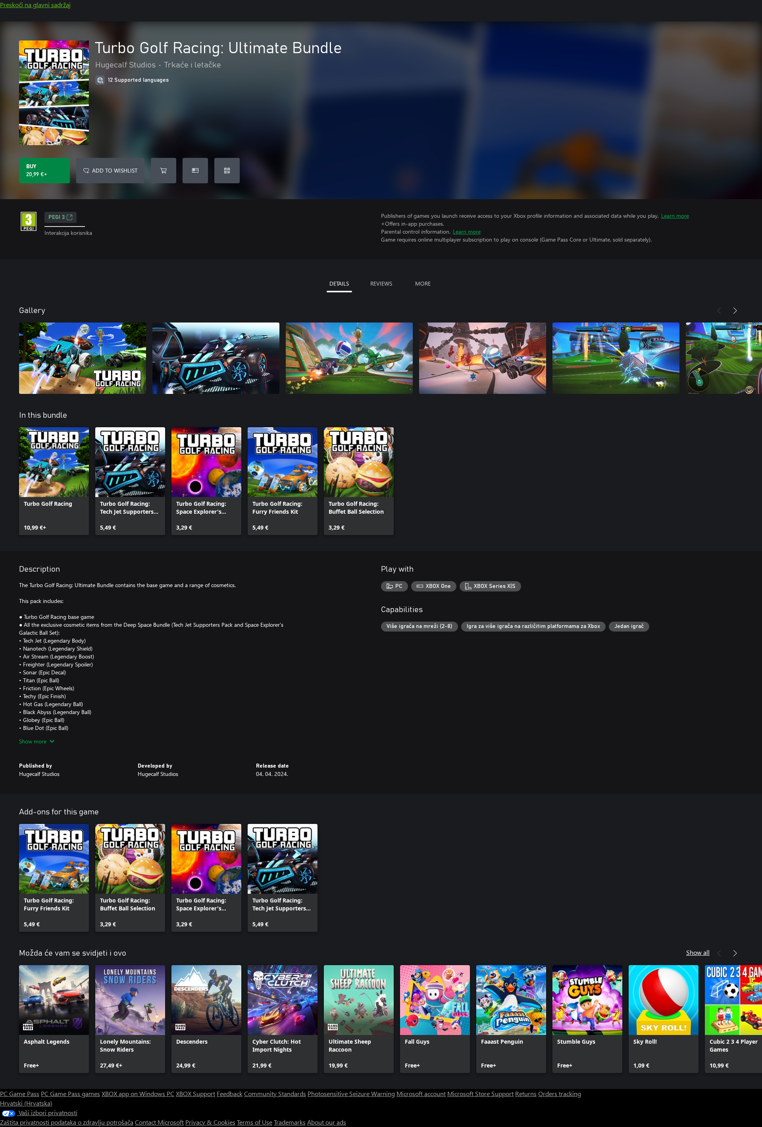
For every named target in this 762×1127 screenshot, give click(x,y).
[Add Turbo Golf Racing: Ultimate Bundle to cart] (163, 170)
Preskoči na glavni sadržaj (35, 4)
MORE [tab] (423, 283)
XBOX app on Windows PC (138, 1093)
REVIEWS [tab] (381, 283)
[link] (54, 481)
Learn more (675, 215)
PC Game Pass (19, 1093)
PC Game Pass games (70, 1093)
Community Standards (275, 1093)
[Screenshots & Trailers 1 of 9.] (82, 358)
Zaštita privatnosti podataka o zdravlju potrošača (66, 1122)
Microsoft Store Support (480, 1093)
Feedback (229, 1093)
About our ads (326, 1122)
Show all (698, 952)
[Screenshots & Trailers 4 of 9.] (482, 358)
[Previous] (719, 310)
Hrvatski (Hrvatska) (26, 1103)
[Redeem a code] (227, 170)
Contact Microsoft (159, 1122)
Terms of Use (254, 1122)
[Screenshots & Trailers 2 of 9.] (215, 358)
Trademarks (290, 1122)
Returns (526, 1093)
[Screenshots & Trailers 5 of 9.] (615, 358)
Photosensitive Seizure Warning (351, 1093)
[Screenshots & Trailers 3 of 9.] (349, 358)
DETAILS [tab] (339, 283)
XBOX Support (195, 1093)
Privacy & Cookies (210, 1122)
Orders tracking (559, 1093)
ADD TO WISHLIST (114, 170)
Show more (32, 741)
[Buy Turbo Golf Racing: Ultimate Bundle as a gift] (195, 170)
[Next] (735, 310)
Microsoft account (421, 1093)
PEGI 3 (56, 217)
